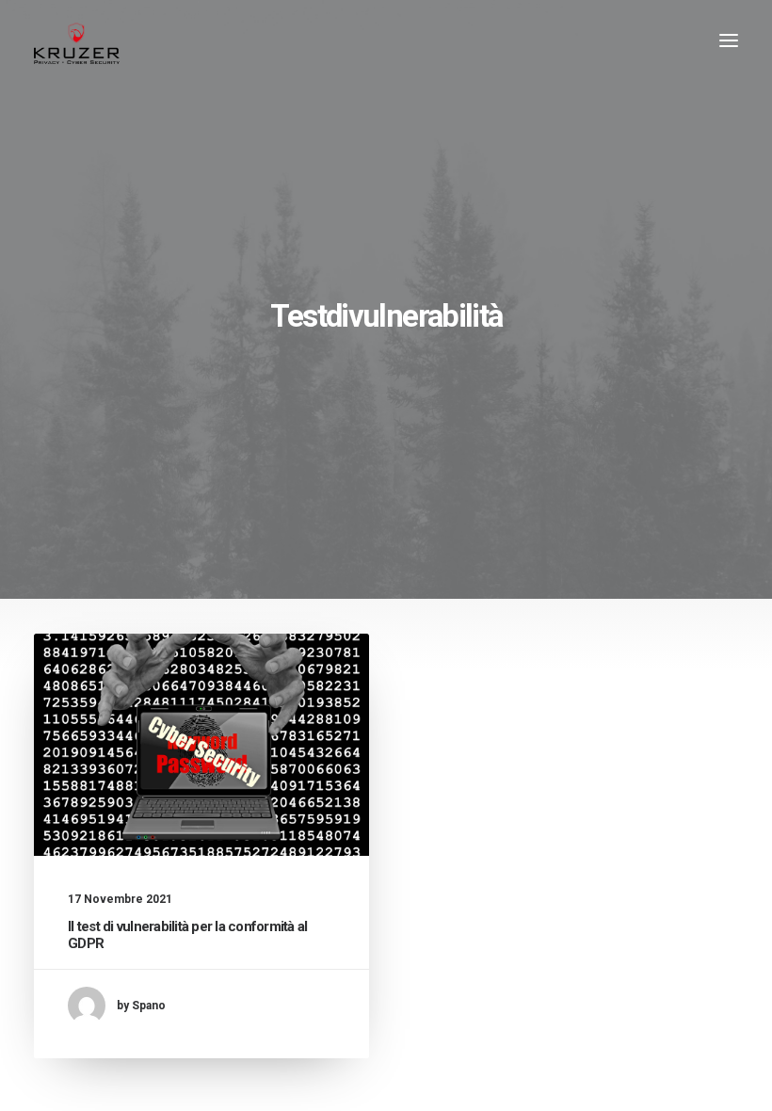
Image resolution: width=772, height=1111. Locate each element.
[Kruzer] (77, 40)
